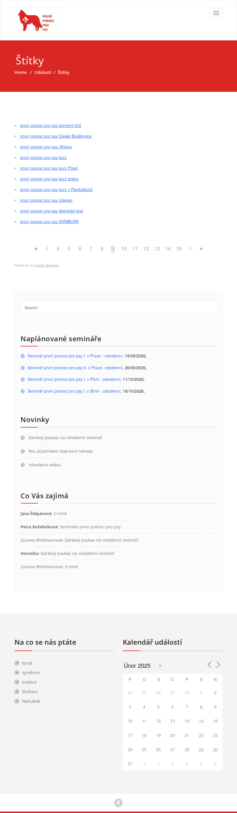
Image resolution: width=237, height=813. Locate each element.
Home (20, 72)
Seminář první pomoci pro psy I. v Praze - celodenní (75, 356)
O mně (60, 513)
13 (157, 248)
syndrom (31, 672)
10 (124, 248)
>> (200, 248)
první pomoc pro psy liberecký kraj (51, 211)
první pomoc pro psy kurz (43, 157)
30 (215, 750)
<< (36, 248)
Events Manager (46, 265)
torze (27, 663)
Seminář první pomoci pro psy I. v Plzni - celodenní (74, 379)
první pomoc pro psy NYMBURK (49, 221)
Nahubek (31, 701)
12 (146, 248)
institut (29, 682)
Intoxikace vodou (45, 464)
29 (201, 750)
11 (135, 248)
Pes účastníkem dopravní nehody (61, 451)
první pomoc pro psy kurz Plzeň (49, 168)
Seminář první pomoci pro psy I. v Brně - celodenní (74, 391)
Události (42, 72)
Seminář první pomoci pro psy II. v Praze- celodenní (75, 367)
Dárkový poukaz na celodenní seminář (65, 437)
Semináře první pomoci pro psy (90, 526)
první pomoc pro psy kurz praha (49, 179)
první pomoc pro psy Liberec (46, 200)
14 (168, 248)
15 (179, 248)
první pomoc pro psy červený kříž (50, 125)
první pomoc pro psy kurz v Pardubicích (56, 189)
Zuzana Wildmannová (41, 540)
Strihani (30, 691)
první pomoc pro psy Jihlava (46, 147)
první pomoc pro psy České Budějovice (56, 136)
